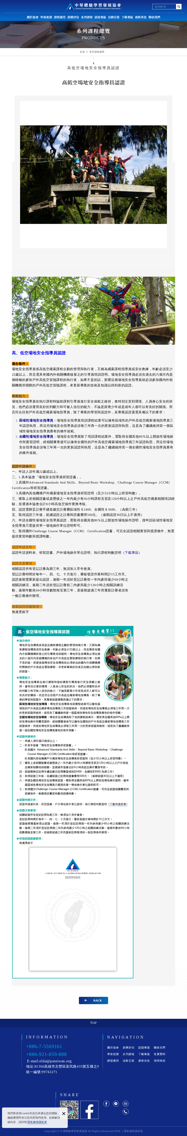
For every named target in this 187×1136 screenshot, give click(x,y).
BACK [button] (98, 1000)
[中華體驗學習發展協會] (93, 6)
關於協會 (33, 17)
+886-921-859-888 (46, 1054)
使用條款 (159, 1060)
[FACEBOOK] (106, 1104)
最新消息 (141, 17)
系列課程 (87, 17)
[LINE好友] (116, 1104)
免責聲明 (159, 1054)
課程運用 (60, 17)
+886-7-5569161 (44, 1046)
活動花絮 (114, 17)
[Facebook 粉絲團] (89, 1110)
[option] (93, 174)
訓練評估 (73, 17)
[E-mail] (126, 1104)
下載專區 (127, 17)
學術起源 (46, 17)
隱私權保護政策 (37, 1122)
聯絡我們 (154, 17)
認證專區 (100, 17)
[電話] (126, 1112)
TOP (93, 1023)
